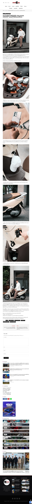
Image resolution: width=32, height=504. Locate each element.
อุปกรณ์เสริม (15, 8)
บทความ (13, 6)
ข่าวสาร (9, 6)
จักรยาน (25, 6)
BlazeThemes (26, 500)
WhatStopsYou (23, 320)
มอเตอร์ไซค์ (17, 6)
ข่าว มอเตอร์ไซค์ (8, 13)
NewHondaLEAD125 (17, 320)
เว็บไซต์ (5, 353)
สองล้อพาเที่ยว (21, 8)
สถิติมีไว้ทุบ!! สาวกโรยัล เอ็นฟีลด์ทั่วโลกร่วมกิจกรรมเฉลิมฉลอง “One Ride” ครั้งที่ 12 (15, 471)
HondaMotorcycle (11, 320)
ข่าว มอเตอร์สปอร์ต (17, 490)
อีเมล (5, 350)
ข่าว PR (4, 13)
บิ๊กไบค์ (21, 6)
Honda (7, 320)
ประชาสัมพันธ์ (18, 480)
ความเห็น (5, 337)
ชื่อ (4, 347)
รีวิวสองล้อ (10, 8)
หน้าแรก (6, 6)
